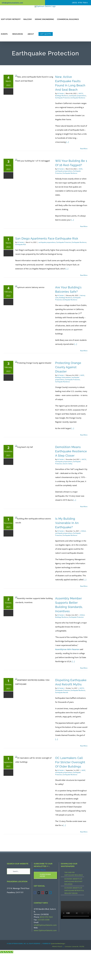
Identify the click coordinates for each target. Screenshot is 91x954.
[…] (67, 142)
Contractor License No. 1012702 (74, 946)
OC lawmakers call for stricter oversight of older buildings (70, 762)
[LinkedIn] (50, 892)
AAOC (81, 169)
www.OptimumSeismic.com (45, 930)
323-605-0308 (43, 919)
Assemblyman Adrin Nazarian (67, 649)
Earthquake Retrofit (61, 692)
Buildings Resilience (61, 96)
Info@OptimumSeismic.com (45, 925)
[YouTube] (43, 892)
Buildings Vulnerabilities (63, 377)
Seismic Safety (67, 464)
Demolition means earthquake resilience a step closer (71, 451)
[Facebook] (35, 892)
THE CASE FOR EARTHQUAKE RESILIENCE (73, 873)
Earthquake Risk (20, 244)
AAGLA (83, 531)
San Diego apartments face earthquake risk (46, 238)
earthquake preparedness (77, 96)
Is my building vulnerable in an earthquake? (67, 523)
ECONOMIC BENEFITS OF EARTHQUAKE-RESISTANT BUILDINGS (73, 881)
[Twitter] (39, 892)
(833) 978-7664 (46, 917)
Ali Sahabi (60, 93)
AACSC (81, 93)
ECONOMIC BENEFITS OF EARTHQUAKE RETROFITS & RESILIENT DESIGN (74, 890)
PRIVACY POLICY (57, 946)
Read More (83, 149)
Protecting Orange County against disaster (68, 367)
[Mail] (47, 892)
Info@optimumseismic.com (12, 3)
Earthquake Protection (62, 98)
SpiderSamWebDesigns (58, 943)
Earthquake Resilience (78, 98)
